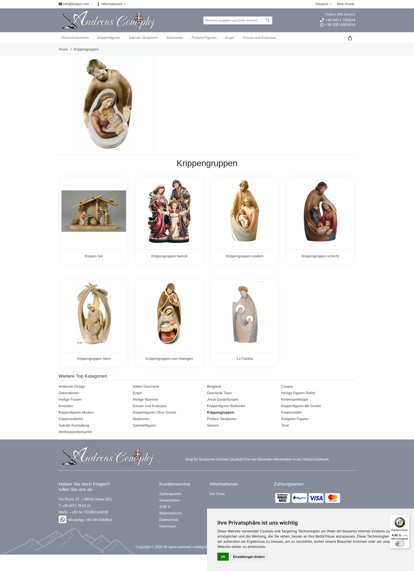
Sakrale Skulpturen (143, 38)
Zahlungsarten (170, 494)
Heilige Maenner (145, 399)
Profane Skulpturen (222, 419)
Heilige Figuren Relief (298, 393)
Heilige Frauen (70, 399)
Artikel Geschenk (146, 386)
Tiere (285, 425)
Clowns (287, 386)
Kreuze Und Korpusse (150, 406)
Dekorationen (69, 393)
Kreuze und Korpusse (259, 38)
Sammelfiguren (144, 425)
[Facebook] (62, 519)
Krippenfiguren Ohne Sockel (154, 412)
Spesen (213, 425)
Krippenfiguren (108, 38)
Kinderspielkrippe (294, 399)
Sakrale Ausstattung (74, 425)
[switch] (399, 543)
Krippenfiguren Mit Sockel (301, 406)
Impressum (167, 526)
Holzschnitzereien (75, 38)
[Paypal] (307, 498)
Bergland (214, 386)
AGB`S (164, 507)
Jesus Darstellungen (222, 399)
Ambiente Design (72, 386)
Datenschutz (169, 520)
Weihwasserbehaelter (75, 432)
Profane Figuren (204, 38)
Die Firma (217, 494)
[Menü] (407, 517)
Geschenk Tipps (219, 393)
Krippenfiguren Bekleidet (226, 406)
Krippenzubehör (71, 419)
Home (63, 49)
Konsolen (66, 406)
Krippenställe (291, 412)
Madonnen (175, 38)
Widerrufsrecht (170, 513)
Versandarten (169, 500)
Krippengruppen (86, 49)
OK (223, 556)
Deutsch (322, 4)
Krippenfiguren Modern (76, 412)
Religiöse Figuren (295, 419)
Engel (229, 38)
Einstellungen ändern (249, 556)
